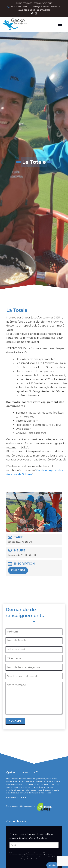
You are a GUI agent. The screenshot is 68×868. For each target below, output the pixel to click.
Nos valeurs (43, 10)
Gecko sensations (43, 3)
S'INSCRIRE (18, 570)
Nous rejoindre (26, 10)
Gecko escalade (24, 3)
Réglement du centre (16, 797)
